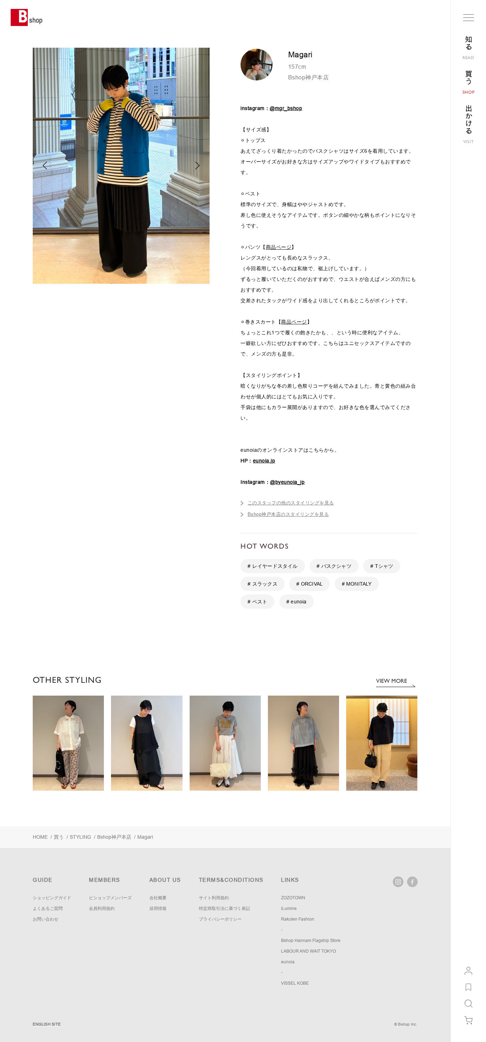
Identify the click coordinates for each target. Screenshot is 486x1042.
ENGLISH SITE (46, 1024)
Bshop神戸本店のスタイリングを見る (288, 514)
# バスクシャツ (334, 566)
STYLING (80, 837)
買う (59, 837)
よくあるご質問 (48, 908)
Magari (145, 837)
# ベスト (257, 601)
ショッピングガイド (52, 897)
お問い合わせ (45, 919)
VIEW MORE (391, 680)
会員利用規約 (102, 908)
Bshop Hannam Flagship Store (310, 940)
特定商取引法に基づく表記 (224, 908)
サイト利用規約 (214, 897)
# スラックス (262, 584)
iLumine (289, 908)
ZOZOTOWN (293, 897)
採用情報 (158, 908)
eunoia (288, 961)
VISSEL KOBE (295, 983)
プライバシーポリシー (220, 919)
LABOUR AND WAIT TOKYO (308, 951)
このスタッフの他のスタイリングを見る (291, 503)
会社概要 (158, 897)
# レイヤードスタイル (272, 566)
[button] (197, 165)
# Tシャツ (381, 566)
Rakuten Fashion (297, 919)
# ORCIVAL (309, 584)
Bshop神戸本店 (308, 77)
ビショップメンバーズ (110, 897)
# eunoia (296, 601)
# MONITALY (357, 584)
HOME (40, 837)
